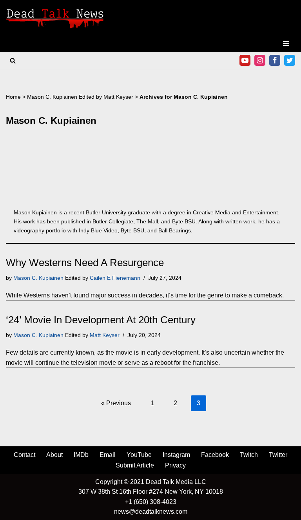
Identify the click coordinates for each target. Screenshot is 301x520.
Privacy (175, 465)
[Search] (13, 60)
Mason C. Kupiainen (52, 97)
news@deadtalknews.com (150, 511)
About (54, 454)
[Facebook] (274, 60)
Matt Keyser (118, 97)
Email (108, 454)
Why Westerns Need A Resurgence (85, 262)
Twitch (249, 454)
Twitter (278, 454)
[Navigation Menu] (286, 43)
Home (13, 97)
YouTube (139, 454)
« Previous (116, 403)
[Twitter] (289, 60)
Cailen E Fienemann (115, 278)
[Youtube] (244, 60)
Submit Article (135, 465)
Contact (24, 454)
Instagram (176, 454)
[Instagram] (259, 60)
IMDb (81, 454)
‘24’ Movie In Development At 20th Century (101, 320)
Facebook (215, 454)
